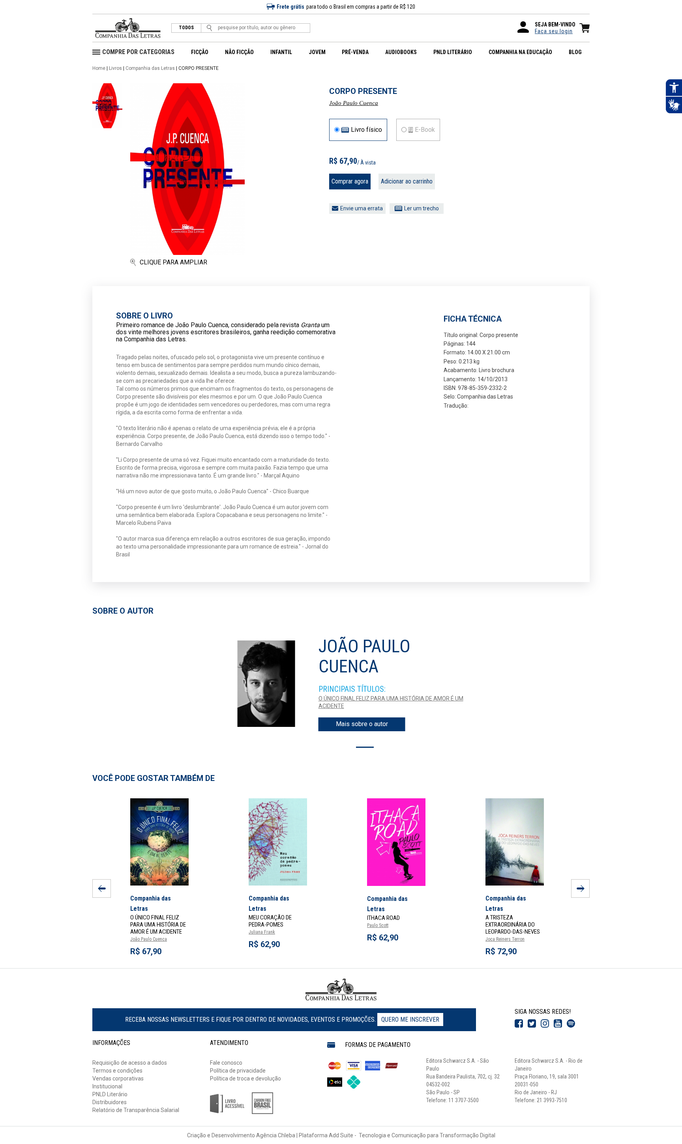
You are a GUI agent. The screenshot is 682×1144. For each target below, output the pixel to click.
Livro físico (366, 129)
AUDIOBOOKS (401, 52)
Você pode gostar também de (153, 778)
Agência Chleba (275, 1135)
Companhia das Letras (150, 68)
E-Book (425, 129)
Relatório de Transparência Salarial (135, 1110)
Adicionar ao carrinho (407, 181)
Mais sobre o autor (362, 724)
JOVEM (317, 52)
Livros (115, 68)
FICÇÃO (199, 52)
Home (98, 68)
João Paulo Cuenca (353, 103)
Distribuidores (109, 1102)
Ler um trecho (421, 208)
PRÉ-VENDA (355, 52)
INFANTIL (281, 52)
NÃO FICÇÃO (239, 52)
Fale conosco (226, 1063)
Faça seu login (554, 31)
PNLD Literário (109, 1094)
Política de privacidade (238, 1070)
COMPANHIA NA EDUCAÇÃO (520, 52)
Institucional (107, 1086)
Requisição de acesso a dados (129, 1063)
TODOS (186, 27)
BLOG (575, 52)
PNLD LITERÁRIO (452, 52)
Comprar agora (350, 181)
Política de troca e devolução (245, 1078)
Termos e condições (117, 1070)
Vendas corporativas (118, 1078)
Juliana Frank (262, 932)
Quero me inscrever (410, 1019)
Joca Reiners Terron (505, 939)
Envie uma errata (361, 208)
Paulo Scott (377, 925)
